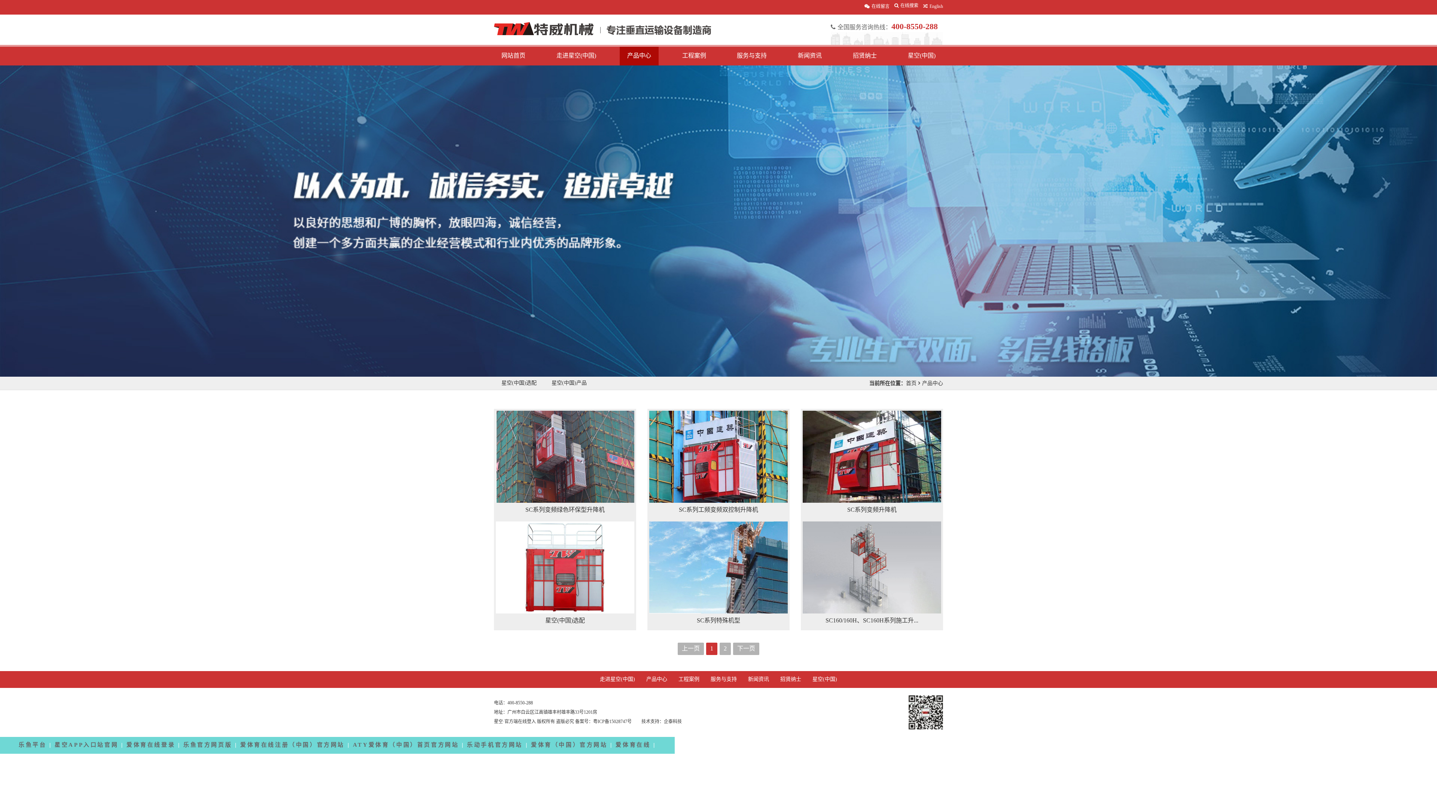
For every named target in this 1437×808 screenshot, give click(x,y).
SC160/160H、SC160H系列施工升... (872, 621)
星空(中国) (922, 56)
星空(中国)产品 (569, 383)
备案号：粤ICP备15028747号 (604, 721)
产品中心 (639, 56)
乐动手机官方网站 (495, 745)
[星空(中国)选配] (565, 567)
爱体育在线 (633, 745)
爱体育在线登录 (150, 745)
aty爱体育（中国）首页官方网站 (406, 745)
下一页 (746, 649)
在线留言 (881, 6)
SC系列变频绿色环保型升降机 (565, 510)
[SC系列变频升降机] (872, 457)
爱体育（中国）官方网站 (569, 745)
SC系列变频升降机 (872, 510)
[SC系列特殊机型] (718, 567)
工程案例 (694, 56)
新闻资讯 (810, 56)
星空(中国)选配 (519, 383)
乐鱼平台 (32, 745)
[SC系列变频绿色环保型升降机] (565, 457)
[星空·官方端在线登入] (602, 33)
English (936, 6)
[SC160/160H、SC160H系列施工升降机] (872, 567)
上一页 (691, 649)
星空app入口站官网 (86, 745)
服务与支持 (752, 56)
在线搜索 (909, 5)
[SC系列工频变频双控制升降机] (718, 457)
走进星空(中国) (576, 56)
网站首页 (513, 56)
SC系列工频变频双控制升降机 (718, 510)
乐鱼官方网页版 (207, 745)
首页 (911, 383)
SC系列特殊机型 (718, 621)
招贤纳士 (865, 56)
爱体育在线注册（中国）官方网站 (292, 745)
